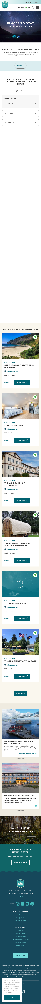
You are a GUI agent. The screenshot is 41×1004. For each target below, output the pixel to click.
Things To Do (20, 918)
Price (4, 132)
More (6, 382)
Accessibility (8, 310)
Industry (36, 2)
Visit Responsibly (20, 936)
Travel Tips (20, 930)
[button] (20, 66)
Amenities (6, 137)
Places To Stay (20, 920)
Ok (12, 997)
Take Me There (19, 862)
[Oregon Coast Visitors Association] (5, 5)
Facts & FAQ (20, 933)
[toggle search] (32, 7)
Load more (20, 693)
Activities (6, 247)
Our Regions (20, 915)
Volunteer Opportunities (21, 939)
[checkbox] (12, 142)
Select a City (10, 98)
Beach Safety (20, 945)
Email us (20, 896)
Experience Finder (21, 942)
